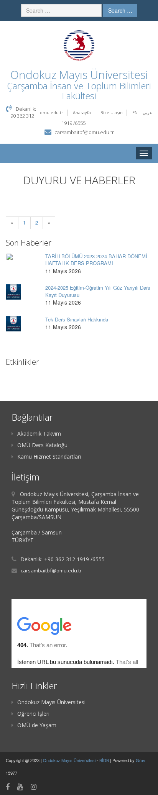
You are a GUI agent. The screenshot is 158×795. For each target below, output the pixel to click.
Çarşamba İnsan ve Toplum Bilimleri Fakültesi (79, 90)
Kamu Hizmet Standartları (49, 456)
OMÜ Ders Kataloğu (42, 445)
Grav (140, 760)
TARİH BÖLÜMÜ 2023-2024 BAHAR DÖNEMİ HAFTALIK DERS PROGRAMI (96, 259)
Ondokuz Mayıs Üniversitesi (51, 702)
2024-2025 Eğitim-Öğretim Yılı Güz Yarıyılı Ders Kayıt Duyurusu (97, 291)
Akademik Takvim (39, 433)
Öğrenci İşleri (33, 713)
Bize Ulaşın (111, 112)
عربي (147, 112)
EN (135, 112)
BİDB (104, 760)
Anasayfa (82, 112)
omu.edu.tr (51, 112)
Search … (120, 10)
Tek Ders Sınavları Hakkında (76, 319)
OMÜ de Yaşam (36, 725)
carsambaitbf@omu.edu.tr (84, 132)
